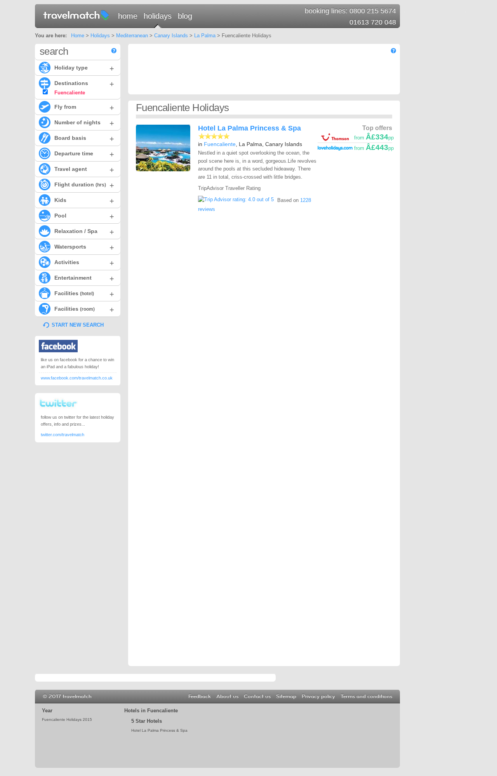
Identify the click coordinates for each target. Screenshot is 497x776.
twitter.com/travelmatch (62, 434)
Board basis (84, 138)
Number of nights (84, 123)
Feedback (199, 696)
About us (227, 696)
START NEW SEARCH (78, 325)
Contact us (257, 696)
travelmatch (76, 14)
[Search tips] (114, 50)
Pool (84, 216)
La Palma (204, 35)
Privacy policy (318, 696)
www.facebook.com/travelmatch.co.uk (77, 378)
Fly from (84, 107)
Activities (84, 263)
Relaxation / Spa (84, 232)
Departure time (84, 154)
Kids (84, 201)
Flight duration (84, 185)
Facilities (84, 294)
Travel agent (84, 169)
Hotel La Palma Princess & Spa (249, 128)
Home (127, 16)
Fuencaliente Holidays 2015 (67, 719)
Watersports (84, 247)
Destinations (84, 84)
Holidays (158, 16)
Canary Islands (171, 35)
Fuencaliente (220, 144)
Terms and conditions (366, 696)
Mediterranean (132, 35)
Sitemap (286, 696)
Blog (185, 16)
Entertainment (84, 278)
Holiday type (84, 68)
